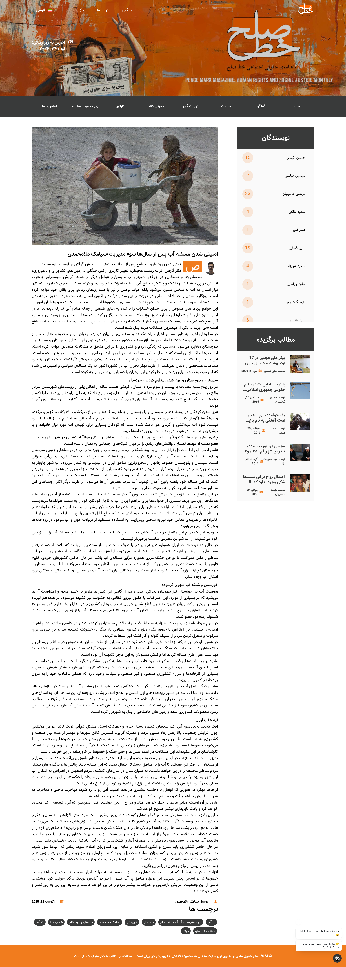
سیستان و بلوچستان (81, 922)
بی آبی (211, 922)
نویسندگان (190, 106)
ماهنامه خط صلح (205, 930)
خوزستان (131, 922)
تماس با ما (49, 106)
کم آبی (40, 922)
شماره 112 (56, 922)
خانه (297, 106)
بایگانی (127, 10)
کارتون (120, 106)
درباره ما (103, 10)
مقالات (226, 106)
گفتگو (261, 106)
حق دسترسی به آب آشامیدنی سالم (180, 922)
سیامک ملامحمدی (109, 922)
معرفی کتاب (155, 106)
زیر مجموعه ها (87, 106)
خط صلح (148, 922)
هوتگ (186, 930)
